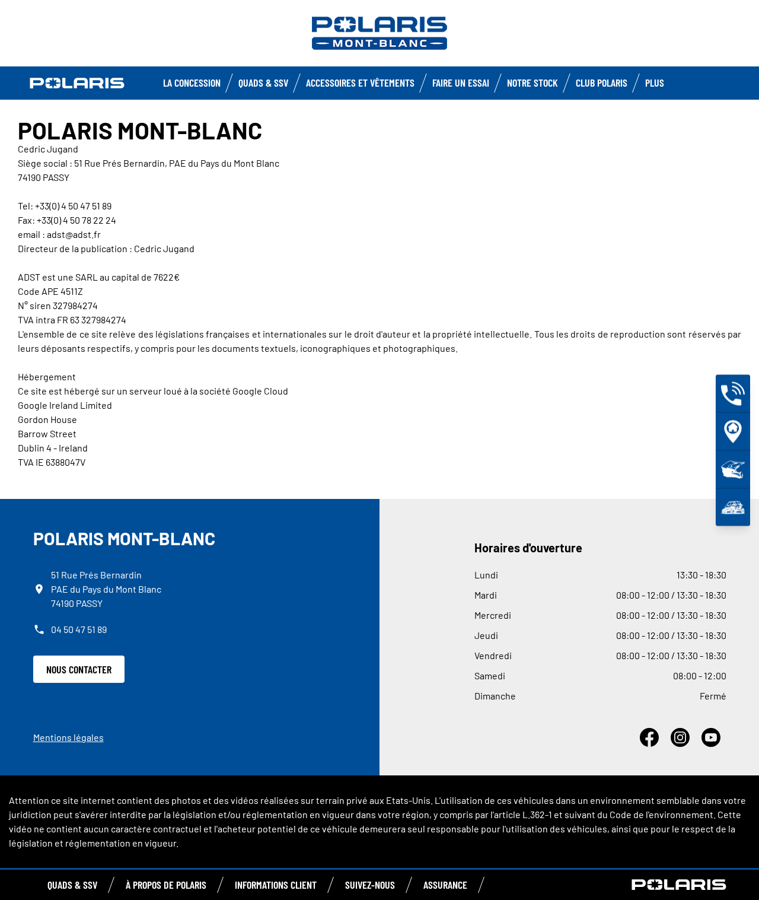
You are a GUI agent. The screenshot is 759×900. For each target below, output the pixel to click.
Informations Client (276, 884)
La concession (192, 82)
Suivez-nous (370, 884)
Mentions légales (68, 737)
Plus (654, 82)
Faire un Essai (460, 82)
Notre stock (532, 82)
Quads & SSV (263, 82)
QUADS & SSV (72, 884)
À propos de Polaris (166, 884)
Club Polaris (601, 82)
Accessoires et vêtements (360, 82)
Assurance (445, 884)
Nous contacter (78, 669)
